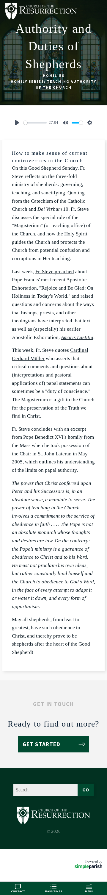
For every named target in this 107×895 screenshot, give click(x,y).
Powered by (93, 861)
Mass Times (53, 891)
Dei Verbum (49, 209)
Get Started (41, 744)
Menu (89, 891)
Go (85, 790)
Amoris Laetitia (77, 337)
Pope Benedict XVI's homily (53, 437)
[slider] (35, 123)
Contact (18, 891)
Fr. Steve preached (54, 271)
